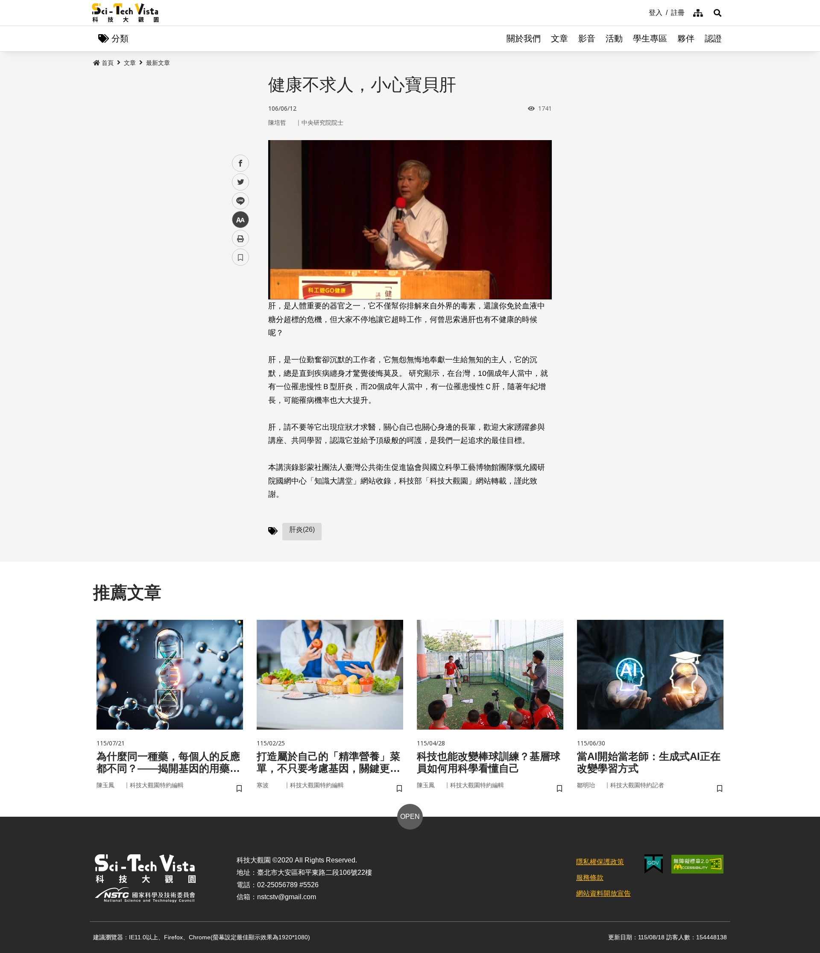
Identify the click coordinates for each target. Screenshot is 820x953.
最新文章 (158, 62)
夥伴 (685, 38)
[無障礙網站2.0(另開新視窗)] (697, 864)
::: (642, 12)
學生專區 (650, 38)
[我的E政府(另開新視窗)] (653, 864)
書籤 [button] (240, 257)
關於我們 (524, 38)
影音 (586, 38)
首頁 (108, 62)
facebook (240, 163)
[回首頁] (125, 13)
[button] (717, 13)
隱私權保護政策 (600, 861)
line (237, 201)
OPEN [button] (410, 816)
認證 (713, 38)
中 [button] (240, 219)
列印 (240, 238)
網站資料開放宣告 (603, 893)
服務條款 (589, 877)
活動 (614, 38)
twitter (240, 182)
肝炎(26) (302, 529)
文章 (559, 38)
